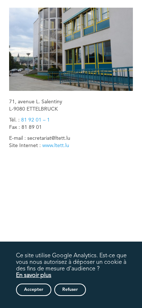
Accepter (33, 290)
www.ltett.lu (55, 145)
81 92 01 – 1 (35, 120)
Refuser (70, 290)
